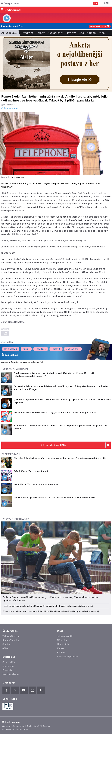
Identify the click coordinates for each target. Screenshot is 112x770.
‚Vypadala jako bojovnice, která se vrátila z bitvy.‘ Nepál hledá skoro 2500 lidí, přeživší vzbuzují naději (51, 611)
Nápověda (62, 640)
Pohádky (40, 349)
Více (103, 33)
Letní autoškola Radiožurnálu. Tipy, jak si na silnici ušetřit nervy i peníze (55, 412)
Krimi (25, 349)
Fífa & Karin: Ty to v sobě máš (31, 471)
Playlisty (70, 33)
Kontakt (61, 652)
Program (27, 33)
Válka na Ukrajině (11, 636)
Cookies (6, 726)
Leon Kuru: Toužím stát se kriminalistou (36, 484)
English (46, 726)
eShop (5, 648)
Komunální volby (10, 640)
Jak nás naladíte (65, 636)
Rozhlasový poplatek (67, 656)
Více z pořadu (11, 454)
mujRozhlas (7, 342)
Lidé (81, 33)
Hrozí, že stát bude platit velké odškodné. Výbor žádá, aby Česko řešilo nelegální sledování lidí (48, 606)
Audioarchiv (55, 33)
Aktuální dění (9, 33)
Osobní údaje (18, 726)
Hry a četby (9, 349)
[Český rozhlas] (10, 3)
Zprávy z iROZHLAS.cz (15, 519)
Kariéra (60, 648)
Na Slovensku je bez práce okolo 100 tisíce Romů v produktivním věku (54, 497)
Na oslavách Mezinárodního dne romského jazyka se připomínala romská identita (60, 458)
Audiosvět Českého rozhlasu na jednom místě (22, 362)
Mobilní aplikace (10, 674)
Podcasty (7, 670)
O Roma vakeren (9, 108)
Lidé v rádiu (63, 644)
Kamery (92, 33)
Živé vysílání (72, 349)
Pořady (40, 33)
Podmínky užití (34, 726)
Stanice (6, 644)
